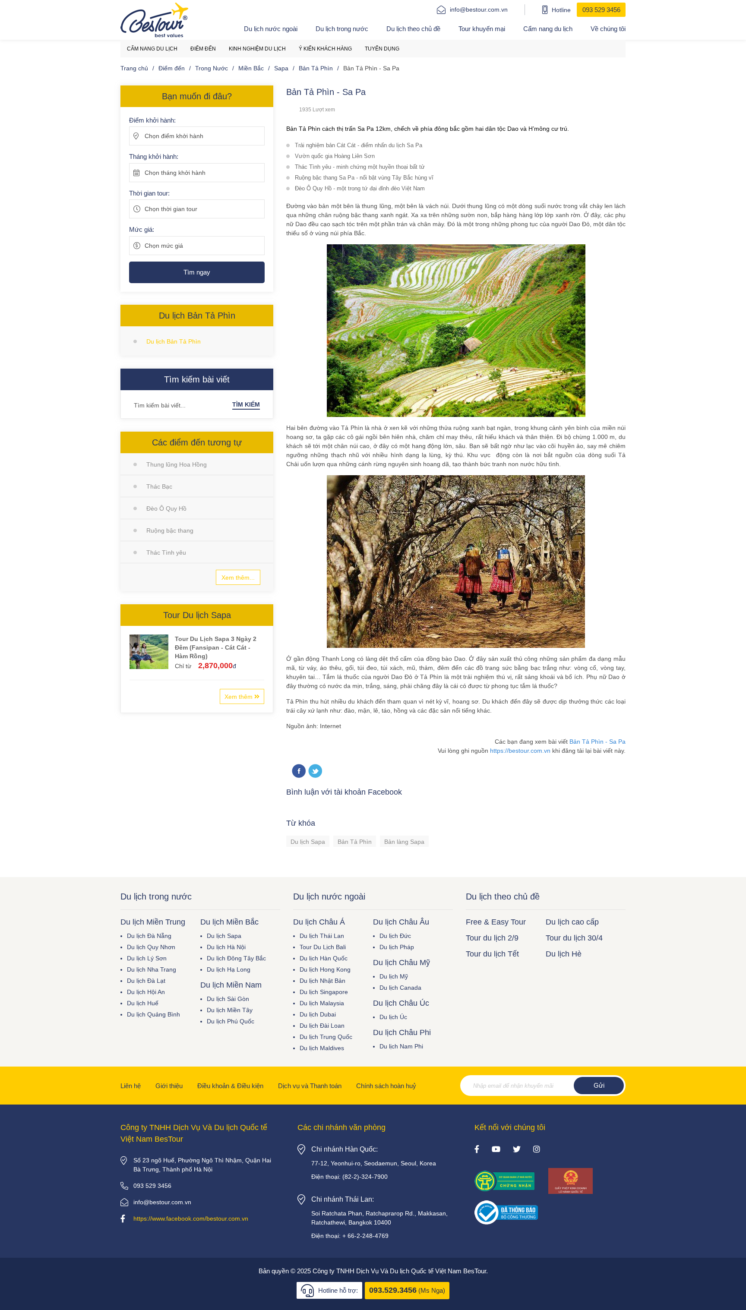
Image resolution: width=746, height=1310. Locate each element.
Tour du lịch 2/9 (492, 938)
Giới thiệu (169, 1085)
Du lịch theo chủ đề (413, 28)
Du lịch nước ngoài (270, 28)
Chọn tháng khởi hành (175, 172)
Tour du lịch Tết (492, 954)
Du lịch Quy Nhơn (151, 947)
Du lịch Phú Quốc (230, 1021)
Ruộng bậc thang (169, 530)
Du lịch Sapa (308, 841)
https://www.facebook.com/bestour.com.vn (190, 1218)
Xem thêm (239, 696)
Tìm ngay (196, 272)
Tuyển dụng (382, 49)
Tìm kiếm (246, 404)
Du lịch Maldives (322, 1048)
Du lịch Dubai (318, 1014)
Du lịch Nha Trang (151, 969)
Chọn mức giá (164, 245)
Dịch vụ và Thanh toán (309, 1085)
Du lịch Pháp (396, 947)
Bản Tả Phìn (355, 841)
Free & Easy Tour (496, 922)
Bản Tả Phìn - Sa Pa (597, 741)
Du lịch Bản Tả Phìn (173, 341)
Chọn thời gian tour (171, 208)
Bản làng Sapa (404, 841)
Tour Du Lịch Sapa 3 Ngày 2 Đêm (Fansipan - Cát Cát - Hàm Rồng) (215, 647)
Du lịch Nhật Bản (322, 980)
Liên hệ (130, 1085)
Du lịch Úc (393, 1016)
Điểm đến (203, 49)
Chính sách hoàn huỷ (386, 1085)
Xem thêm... (238, 577)
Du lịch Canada (400, 987)
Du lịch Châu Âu (401, 922)
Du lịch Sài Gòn (228, 998)
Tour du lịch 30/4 (574, 938)
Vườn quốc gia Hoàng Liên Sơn (335, 156)
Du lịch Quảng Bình (153, 1014)
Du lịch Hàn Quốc (324, 958)
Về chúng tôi (608, 28)
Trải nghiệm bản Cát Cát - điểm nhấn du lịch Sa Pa (358, 145)
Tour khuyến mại (481, 28)
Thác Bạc (159, 486)
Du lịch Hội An (146, 991)
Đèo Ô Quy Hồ (166, 508)
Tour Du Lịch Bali (323, 947)
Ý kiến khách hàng (325, 49)
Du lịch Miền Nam (231, 985)
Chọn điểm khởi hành (174, 136)
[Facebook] (476, 1149)
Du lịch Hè (564, 954)
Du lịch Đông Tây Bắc (236, 958)
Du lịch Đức (395, 935)
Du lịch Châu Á (319, 922)
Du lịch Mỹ (393, 976)
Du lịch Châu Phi (402, 1032)
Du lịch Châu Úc (401, 1003)
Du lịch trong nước (342, 28)
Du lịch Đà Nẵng (149, 935)
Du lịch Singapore (324, 991)
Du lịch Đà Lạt (146, 980)
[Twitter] (315, 771)
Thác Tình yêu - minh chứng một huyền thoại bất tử (360, 167)
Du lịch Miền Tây (230, 1010)
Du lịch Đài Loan (322, 1025)
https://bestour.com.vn (520, 750)
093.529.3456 (393, 1290)
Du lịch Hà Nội (226, 947)
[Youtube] (496, 1149)
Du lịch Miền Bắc (229, 922)
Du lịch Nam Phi (401, 1046)
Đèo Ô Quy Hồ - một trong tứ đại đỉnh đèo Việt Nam (360, 188)
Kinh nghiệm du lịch (257, 49)
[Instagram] (536, 1149)
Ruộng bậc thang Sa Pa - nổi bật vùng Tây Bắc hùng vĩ (364, 177)
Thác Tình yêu (166, 552)
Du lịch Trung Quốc (326, 1036)
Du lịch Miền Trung (152, 922)
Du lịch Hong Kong (325, 969)
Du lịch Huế (142, 1003)
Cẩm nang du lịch (547, 28)
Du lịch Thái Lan (322, 935)
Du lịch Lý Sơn (147, 958)
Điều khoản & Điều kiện (230, 1085)
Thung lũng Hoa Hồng (176, 464)
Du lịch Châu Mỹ (401, 962)
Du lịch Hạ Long (228, 969)
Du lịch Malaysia (322, 1003)
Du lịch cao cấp (572, 922)
